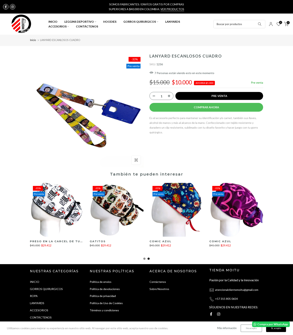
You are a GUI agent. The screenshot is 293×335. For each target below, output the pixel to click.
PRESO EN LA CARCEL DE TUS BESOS (62, 241)
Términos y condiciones (104, 310)
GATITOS (98, 241)
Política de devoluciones (105, 289)
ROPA (34, 296)
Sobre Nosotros (159, 289)
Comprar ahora (206, 107)
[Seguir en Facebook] (6, 7)
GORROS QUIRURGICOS (139, 21)
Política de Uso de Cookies (106, 303)
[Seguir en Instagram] (12, 7)
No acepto (251, 328)
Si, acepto (276, 328)
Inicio (33, 40)
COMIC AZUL (160, 241)
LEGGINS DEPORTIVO (79, 21)
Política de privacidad (103, 296)
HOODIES (109, 21)
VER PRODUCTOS (172, 9)
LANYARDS (172, 21)
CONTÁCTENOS (87, 26)
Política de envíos (100, 281)
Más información (227, 328)
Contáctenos (157, 281)
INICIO (52, 21)
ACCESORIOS (57, 26)
